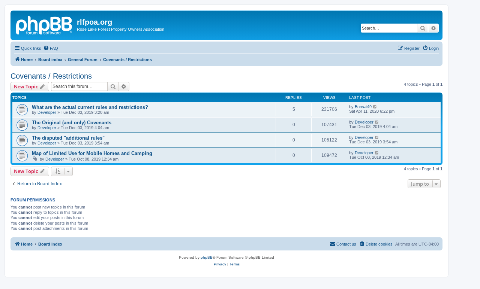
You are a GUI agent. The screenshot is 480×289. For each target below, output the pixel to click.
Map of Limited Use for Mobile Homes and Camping (92, 153)
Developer (47, 112)
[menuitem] (50, 48)
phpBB (207, 257)
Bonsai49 (363, 106)
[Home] (44, 24)
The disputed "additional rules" (68, 138)
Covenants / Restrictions (51, 76)
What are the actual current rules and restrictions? (90, 107)
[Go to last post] (375, 106)
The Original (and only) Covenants (71, 122)
